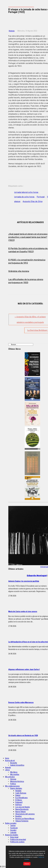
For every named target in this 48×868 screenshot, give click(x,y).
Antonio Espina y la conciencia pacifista (23, 581)
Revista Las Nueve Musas (24, 818)
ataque (17, 201)
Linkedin (13, 832)
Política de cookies (17, 842)
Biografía (13, 763)
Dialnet (17, 795)
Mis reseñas (14, 774)
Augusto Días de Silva (32, 201)
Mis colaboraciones (12, 786)
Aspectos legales (11, 835)
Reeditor (18, 816)
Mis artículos (10, 777)
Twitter (13, 825)
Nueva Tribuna (20, 811)
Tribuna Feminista (21, 821)
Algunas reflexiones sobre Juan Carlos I (24, 669)
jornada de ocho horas (24, 196)
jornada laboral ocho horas (26, 192)
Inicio (7, 758)
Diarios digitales (16, 788)
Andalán (18, 791)
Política (13, 784)
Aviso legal (14, 837)
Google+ (13, 830)
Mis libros (13, 772)
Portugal (41, 196)
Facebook (14, 828)
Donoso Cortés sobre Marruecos (21, 702)
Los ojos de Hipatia (22, 807)
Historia (11, 31)
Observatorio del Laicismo (25, 814)
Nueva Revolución (22, 809)
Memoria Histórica (17, 781)
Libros (7, 770)
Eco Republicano (21, 798)
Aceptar (27, 864)
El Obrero (18, 800)
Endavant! (19, 802)
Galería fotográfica (17, 765)
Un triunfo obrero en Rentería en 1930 (23, 735)
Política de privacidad (18, 839)
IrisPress (18, 804)
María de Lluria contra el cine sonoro (22, 611)
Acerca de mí (10, 760)
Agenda (8, 767)
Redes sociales (10, 823)
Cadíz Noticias (20, 793)
